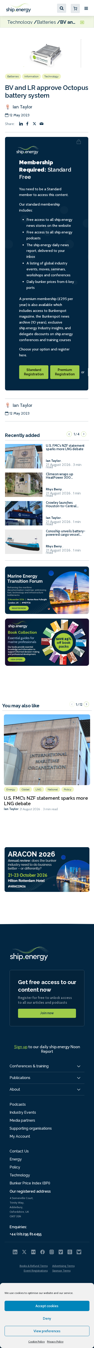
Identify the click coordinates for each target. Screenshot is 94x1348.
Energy (11, 789)
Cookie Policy (36, 1341)
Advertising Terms (63, 1265)
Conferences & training (29, 1066)
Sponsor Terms (61, 1270)
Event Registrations (36, 1270)
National (53, 789)
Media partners (22, 1120)
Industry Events (23, 1112)
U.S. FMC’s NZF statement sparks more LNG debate (65, 447)
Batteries (46, 22)
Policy (67, 789)
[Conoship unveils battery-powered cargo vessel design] (23, 544)
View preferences (47, 1331)
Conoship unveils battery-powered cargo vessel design (65, 533)
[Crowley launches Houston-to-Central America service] (23, 515)
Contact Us (19, 1151)
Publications (20, 1078)
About (15, 1089)
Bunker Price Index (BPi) (30, 1183)
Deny (47, 1319)
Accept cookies (47, 1306)
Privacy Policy (55, 1341)
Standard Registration (34, 372)
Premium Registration (65, 372)
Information (31, 76)
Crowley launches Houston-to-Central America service (61, 504)
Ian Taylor (21, 107)
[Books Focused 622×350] (47, 642)
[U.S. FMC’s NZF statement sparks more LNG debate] (23, 458)
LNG (38, 789)
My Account (20, 1136)
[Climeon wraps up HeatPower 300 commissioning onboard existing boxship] (23, 487)
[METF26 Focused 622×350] (47, 590)
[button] (69, 434)
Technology (20, 22)
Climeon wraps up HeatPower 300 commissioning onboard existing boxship (64, 476)
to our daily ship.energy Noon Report (47, 1049)
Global (26, 789)
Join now (47, 1013)
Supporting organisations (31, 1128)
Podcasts (18, 1104)
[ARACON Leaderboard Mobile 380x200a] (47, 869)
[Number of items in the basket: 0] (75, 8)
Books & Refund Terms (34, 1265)
